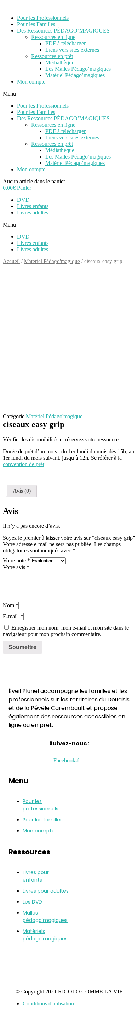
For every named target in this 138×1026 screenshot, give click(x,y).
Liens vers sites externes (72, 50)
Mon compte (31, 82)
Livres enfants (32, 206)
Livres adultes (32, 213)
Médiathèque (59, 62)
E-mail (13, 616)
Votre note (16, 560)
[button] (69, 94)
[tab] (22, 491)
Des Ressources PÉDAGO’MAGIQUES (63, 31)
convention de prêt (23, 464)
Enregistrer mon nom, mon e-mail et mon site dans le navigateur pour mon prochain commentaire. (66, 631)
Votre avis (16, 567)
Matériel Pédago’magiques (75, 75)
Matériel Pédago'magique (52, 261)
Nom (10, 605)
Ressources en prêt (52, 56)
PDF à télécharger (65, 43)
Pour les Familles (36, 24)
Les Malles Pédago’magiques (78, 69)
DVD (23, 200)
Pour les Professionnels (43, 18)
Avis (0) (22, 491)
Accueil (11, 261)
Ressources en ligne (53, 37)
